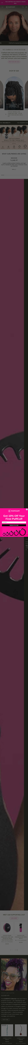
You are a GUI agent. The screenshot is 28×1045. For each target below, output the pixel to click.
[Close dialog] (27, 509)
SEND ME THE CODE (14, 525)
